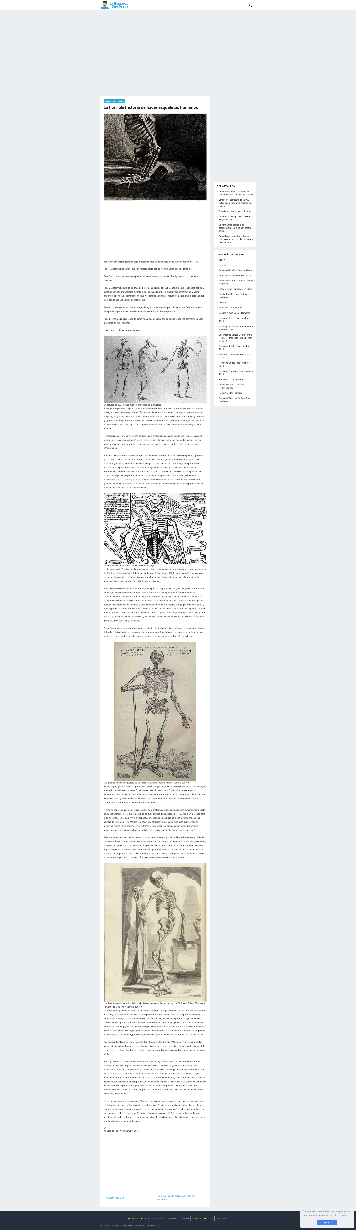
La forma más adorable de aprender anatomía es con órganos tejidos (236, 228)
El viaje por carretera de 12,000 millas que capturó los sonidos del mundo (235, 202)
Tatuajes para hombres (230, 307)
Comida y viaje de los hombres (234, 313)
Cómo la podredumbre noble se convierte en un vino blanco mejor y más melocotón (236, 239)
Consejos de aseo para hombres (235, 275)
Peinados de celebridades (232, 379)
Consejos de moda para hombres (235, 270)
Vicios (222, 259)
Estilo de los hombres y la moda (235, 289)
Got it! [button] (327, 1222)
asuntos (223, 302)
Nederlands (160, 1218)
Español (210, 1218)
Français (147, 1218)
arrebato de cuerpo (114, 101)
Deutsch (134, 1218)
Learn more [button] (341, 1215)
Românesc (223, 1218)
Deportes (223, 265)
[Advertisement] (178, 31)
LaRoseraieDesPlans (114, 1225)
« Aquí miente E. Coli (115, 1197)
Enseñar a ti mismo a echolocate (235, 211)
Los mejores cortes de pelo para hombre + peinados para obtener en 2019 (235, 337)
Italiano (198, 1218)
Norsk (173, 1218)
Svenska (185, 1218)
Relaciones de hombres (230, 393)
